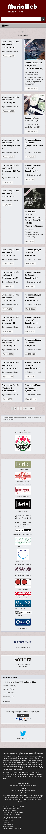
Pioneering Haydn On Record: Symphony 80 (33, 168)
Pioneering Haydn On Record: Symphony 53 (33, 252)
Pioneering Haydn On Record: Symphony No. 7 (10, 365)
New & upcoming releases (23, 484)
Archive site (18, 770)
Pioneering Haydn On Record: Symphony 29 (33, 275)
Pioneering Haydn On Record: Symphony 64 (10, 252)
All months (6, 701)
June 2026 (6, 693)
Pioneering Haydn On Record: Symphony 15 (10, 100)
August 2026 (7, 686)
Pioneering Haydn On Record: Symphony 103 (10, 388)
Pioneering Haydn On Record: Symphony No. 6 (33, 365)
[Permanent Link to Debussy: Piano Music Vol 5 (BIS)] (34, 104)
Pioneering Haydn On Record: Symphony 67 (10, 193)
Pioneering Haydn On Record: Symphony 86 (33, 298)
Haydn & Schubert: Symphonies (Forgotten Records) (34, 66)
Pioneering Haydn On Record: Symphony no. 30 (10, 275)
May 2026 (6, 697)
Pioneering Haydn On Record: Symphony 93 (33, 388)
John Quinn (15, 808)
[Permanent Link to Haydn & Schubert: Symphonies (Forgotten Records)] (34, 49)
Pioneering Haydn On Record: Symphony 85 (10, 320)
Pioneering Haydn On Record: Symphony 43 (33, 320)
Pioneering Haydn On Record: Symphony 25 (10, 343)
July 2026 (6, 689)
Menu (7, 26)
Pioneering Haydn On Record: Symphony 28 (10, 298)
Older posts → (28, 409)
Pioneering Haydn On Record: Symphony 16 (10, 45)
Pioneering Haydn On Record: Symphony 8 (33, 343)
